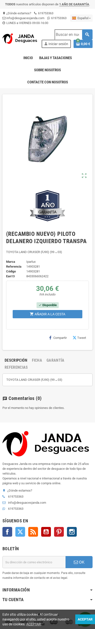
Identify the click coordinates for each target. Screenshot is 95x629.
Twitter (20, 532)
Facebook (7, 532)
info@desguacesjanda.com (25, 18)
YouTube (46, 532)
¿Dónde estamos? (16, 13)
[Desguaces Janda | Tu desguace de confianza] (20, 38)
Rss (33, 532)
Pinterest (59, 532)
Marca (10, 261)
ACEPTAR (33, 624)
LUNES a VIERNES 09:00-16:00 (27, 23)
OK (81, 562)
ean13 (10, 276)
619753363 (45, 13)
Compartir (60, 338)
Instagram (72, 532)
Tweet (81, 338)
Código (11, 271)
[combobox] (73, 34)
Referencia (13, 266)
